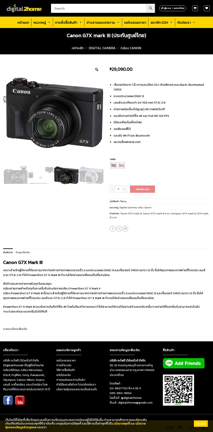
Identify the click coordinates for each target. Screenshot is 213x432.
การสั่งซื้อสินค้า (66, 22)
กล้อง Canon (131, 48)
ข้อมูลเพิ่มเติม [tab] (23, 252)
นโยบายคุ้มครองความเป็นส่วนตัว (76, 389)
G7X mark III (189, 213)
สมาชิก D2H (159, 22)
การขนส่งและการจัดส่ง (70, 379)
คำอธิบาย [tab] (8, 252)
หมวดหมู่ (39, 22)
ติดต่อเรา (184, 22)
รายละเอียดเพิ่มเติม (15, 329)
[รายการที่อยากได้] (207, 8)
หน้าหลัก (78, 48)
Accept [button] (200, 424)
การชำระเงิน (63, 365)
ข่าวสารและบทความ (101, 22)
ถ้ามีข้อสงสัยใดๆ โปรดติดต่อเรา (76, 384)
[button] (195, 8)
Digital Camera (102, 48)
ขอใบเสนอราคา (135, 22)
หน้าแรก (23, 22)
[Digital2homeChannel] (20, 403)
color (113, 159)
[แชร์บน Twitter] (125, 229)
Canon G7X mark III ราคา (156, 213)
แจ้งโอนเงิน (63, 375)
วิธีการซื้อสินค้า (65, 370)
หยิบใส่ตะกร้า (142, 189)
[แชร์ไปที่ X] (119, 229)
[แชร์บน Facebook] (113, 229)
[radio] (113, 165)
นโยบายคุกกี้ (122, 423)
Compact (176, 213)
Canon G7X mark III (131, 213)
